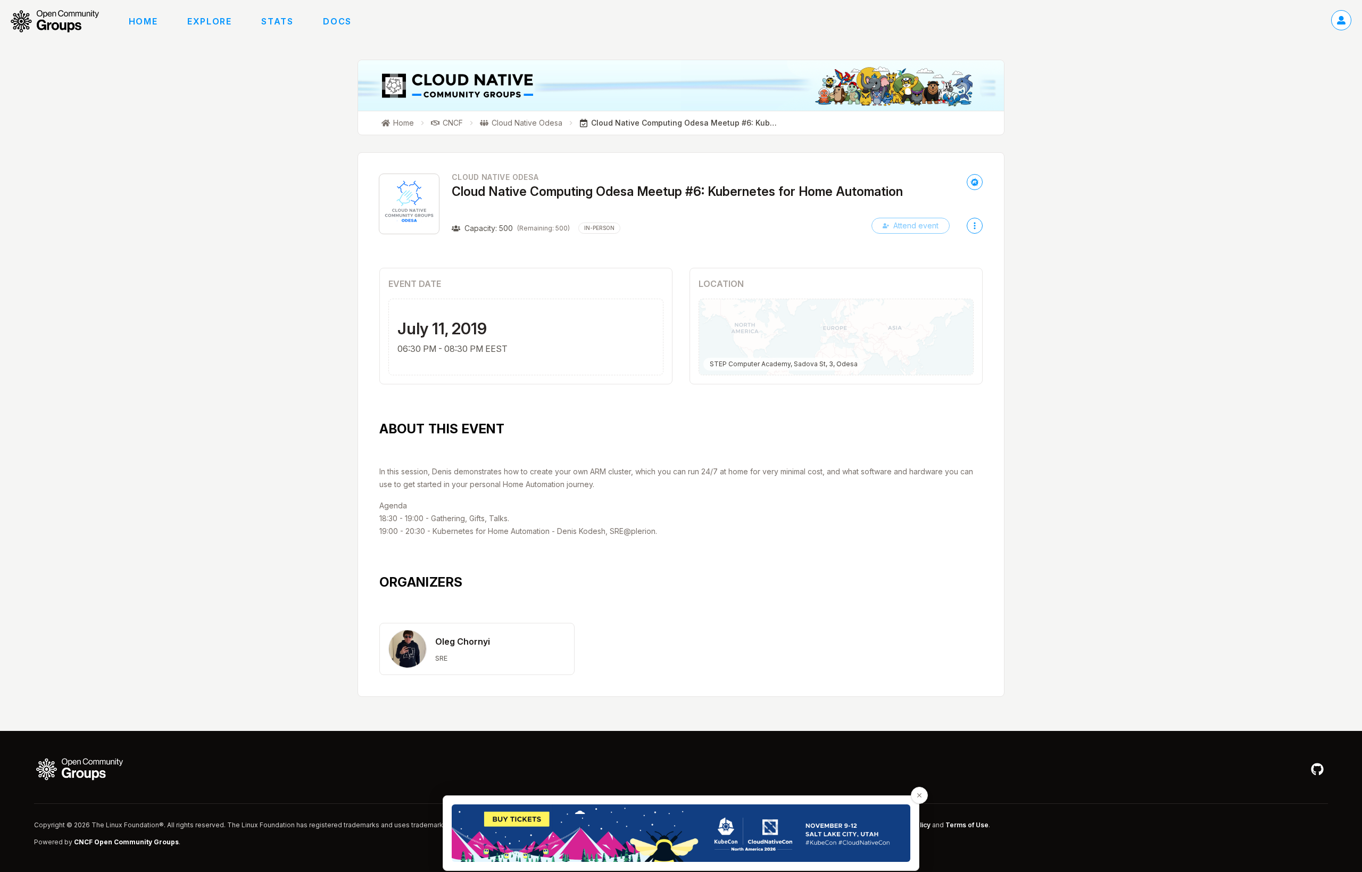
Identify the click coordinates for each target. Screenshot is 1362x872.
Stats (277, 21)
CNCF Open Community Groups (126, 842)
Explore (209, 21)
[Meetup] (975, 182)
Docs (337, 21)
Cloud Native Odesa (495, 177)
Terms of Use (967, 825)
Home (143, 21)
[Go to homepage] (60, 21)
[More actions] (975, 226)
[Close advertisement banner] (919, 795)
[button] (477, 649)
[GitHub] (1317, 769)
